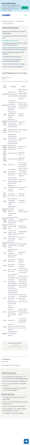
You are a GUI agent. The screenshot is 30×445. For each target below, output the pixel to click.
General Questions (8, 23)
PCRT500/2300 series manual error (12, 56)
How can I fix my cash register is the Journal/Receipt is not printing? (12, 60)
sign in (7, 365)
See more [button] (24, 7)
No (16, 345)
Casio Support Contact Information (12, 413)
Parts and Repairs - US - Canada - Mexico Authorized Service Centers (14, 409)
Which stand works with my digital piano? (14, 381)
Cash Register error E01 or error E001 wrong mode (14, 36)
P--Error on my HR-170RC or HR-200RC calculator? (14, 384)
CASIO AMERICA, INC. (8, 21)
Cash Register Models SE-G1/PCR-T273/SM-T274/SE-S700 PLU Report (14, 44)
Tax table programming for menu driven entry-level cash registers (14, 389)
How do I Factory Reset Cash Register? (13, 66)
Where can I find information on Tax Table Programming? (13, 32)
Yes (13, 345)
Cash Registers (20, 21)
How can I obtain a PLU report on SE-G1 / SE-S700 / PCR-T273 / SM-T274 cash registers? (14, 48)
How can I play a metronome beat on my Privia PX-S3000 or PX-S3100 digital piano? (15, 377)
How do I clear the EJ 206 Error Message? (13, 64)
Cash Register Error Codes (10, 40)
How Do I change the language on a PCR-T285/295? (13, 53)
